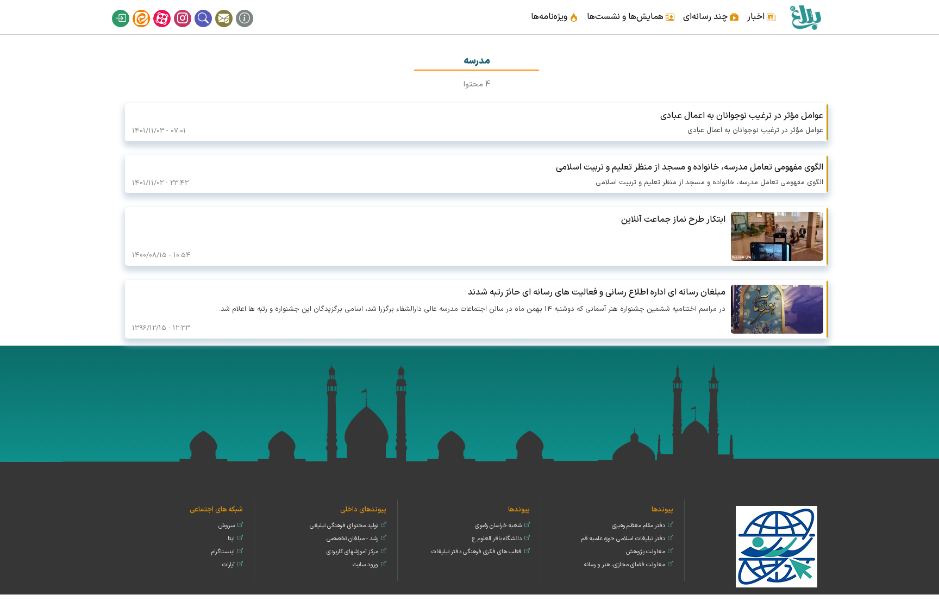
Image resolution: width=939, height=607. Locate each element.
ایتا (148, 9)
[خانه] (805, 17)
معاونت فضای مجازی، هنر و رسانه (624, 565)
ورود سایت (365, 565)
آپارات (169, 9)
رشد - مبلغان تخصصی (352, 538)
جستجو (210, 9)
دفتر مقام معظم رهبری (638, 525)
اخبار (756, 16)
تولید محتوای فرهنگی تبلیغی (344, 525)
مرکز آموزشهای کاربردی (352, 551)
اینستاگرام (189, 9)
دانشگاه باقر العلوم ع (497, 538)
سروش (226, 525)
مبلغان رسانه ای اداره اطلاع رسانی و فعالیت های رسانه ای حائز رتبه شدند (596, 292)
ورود (127, 9)
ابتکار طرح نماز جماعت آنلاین (673, 219)
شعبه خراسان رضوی (498, 525)
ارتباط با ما (231, 9)
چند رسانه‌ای (705, 16)
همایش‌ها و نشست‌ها (625, 16)
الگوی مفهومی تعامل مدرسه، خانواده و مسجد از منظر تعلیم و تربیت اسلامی (689, 167)
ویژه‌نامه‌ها (549, 16)
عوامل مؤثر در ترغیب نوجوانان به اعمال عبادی (741, 115)
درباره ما (251, 9)
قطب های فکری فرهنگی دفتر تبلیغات (476, 551)
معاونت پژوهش (645, 551)
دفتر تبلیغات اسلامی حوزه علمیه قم (623, 538)
